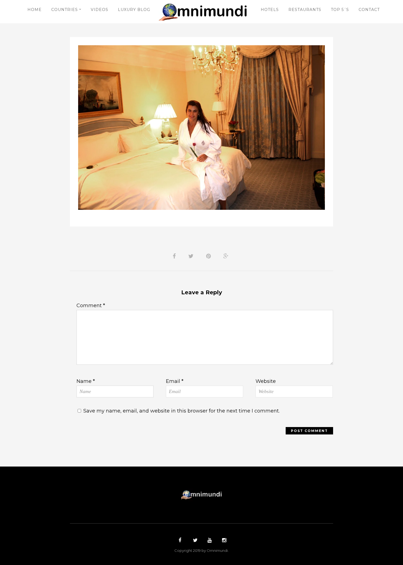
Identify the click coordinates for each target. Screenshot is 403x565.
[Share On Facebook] (175, 255)
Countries (64, 9)
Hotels (270, 9)
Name (85, 381)
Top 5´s (340, 9)
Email (174, 381)
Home (34, 9)
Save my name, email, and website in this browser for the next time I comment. (181, 411)
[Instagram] (223, 541)
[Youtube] (209, 541)
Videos (99, 9)
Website (266, 381)
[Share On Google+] (227, 255)
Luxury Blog (134, 9)
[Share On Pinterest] (209, 255)
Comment (90, 306)
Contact (369, 9)
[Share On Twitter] (191, 255)
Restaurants (304, 9)
